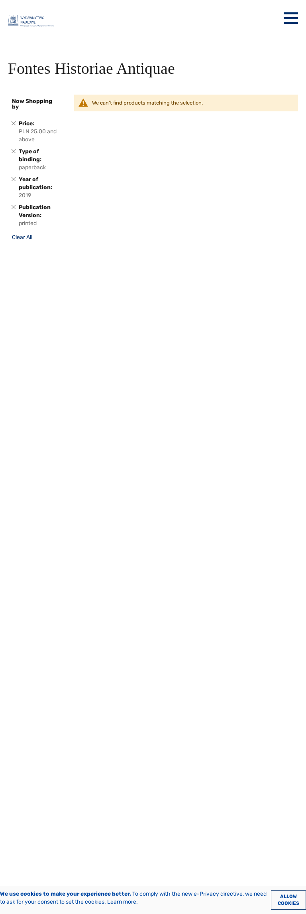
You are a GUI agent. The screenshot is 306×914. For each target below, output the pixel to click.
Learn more (121, 901)
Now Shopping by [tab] (32, 104)
